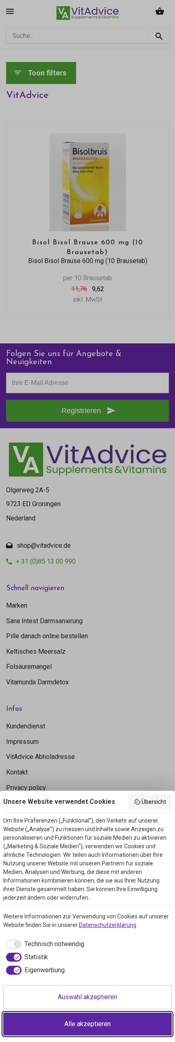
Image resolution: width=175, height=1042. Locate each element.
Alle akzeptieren (87, 1024)
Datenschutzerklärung (107, 925)
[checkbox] (43, 944)
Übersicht (154, 802)
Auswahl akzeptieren (87, 997)
